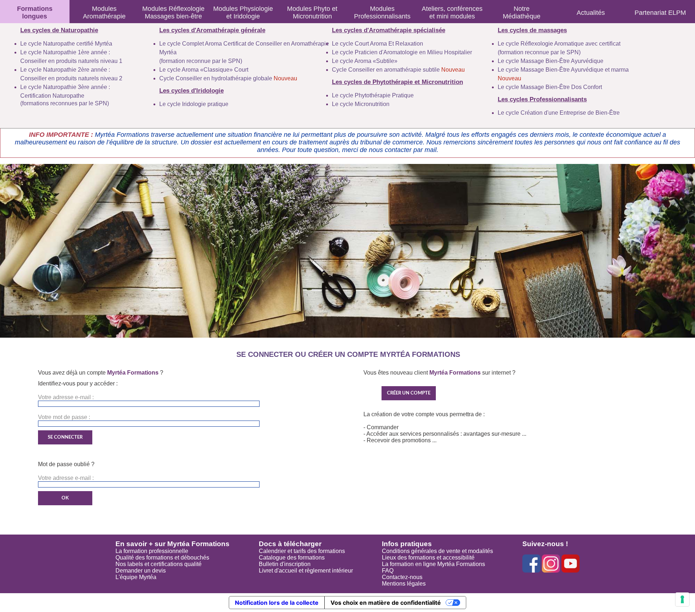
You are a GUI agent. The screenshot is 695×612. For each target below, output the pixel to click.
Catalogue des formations (292, 557)
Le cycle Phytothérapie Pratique (373, 95)
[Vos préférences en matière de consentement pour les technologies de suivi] (682, 599)
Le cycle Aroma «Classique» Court (203, 70)
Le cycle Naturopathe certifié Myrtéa (66, 44)
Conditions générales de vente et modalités (437, 551)
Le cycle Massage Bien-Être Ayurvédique (550, 61)
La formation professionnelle (151, 551)
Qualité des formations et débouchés (162, 557)
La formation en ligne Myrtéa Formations (433, 564)
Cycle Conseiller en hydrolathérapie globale (228, 78)
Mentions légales (404, 584)
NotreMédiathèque (521, 12)
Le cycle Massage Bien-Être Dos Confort (550, 87)
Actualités (591, 12)
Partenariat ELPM (660, 12)
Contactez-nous (402, 577)
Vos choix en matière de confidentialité (385, 602)
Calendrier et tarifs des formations (302, 551)
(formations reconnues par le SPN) (64, 103)
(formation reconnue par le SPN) (200, 61)
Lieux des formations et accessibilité (428, 557)
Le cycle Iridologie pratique (193, 104)
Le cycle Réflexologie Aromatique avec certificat (559, 44)
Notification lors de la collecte (277, 602)
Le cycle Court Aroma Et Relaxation (377, 44)
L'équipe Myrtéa (135, 577)
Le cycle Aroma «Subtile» (364, 61)
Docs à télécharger (290, 544)
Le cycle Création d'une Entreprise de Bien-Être (559, 113)
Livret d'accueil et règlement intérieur (306, 570)
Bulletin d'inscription (285, 564)
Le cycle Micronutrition (360, 104)
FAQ (387, 570)
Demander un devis (140, 570)
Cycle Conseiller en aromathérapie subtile (398, 70)
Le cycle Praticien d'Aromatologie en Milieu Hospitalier (402, 52)
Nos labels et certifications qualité (158, 564)
